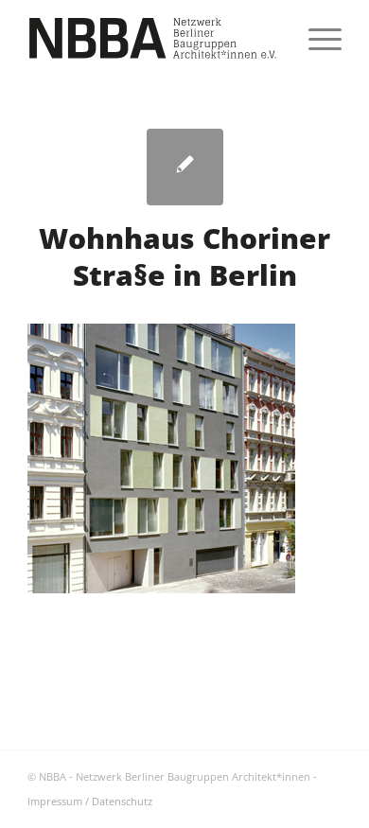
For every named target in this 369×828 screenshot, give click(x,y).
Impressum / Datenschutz (89, 801)
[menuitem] (316, 38)
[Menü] (316, 38)
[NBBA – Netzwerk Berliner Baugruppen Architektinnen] (152, 38)
